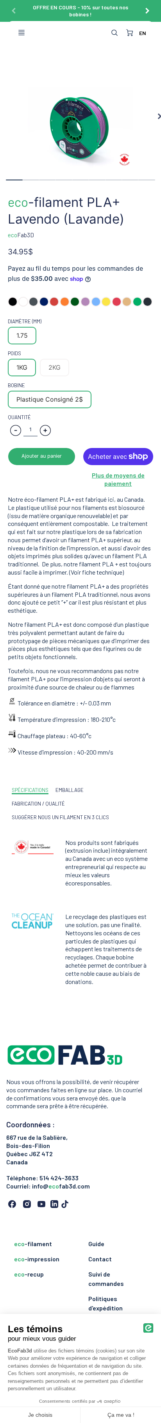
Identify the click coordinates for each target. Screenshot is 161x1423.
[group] (80, 11)
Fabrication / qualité (38, 804)
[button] (41, 456)
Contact (100, 1259)
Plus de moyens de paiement (118, 479)
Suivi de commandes (106, 1278)
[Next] (147, 8)
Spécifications (30, 790)
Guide (96, 1243)
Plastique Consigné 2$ (49, 399)
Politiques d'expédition (105, 1303)
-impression (36, 1259)
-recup (29, 1274)
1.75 (22, 335)
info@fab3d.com (61, 1186)
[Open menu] (21, 33)
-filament (33, 1243)
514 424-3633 (59, 1177)
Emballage (69, 790)
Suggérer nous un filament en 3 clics (60, 817)
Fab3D (21, 234)
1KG (21, 367)
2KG (54, 367)
